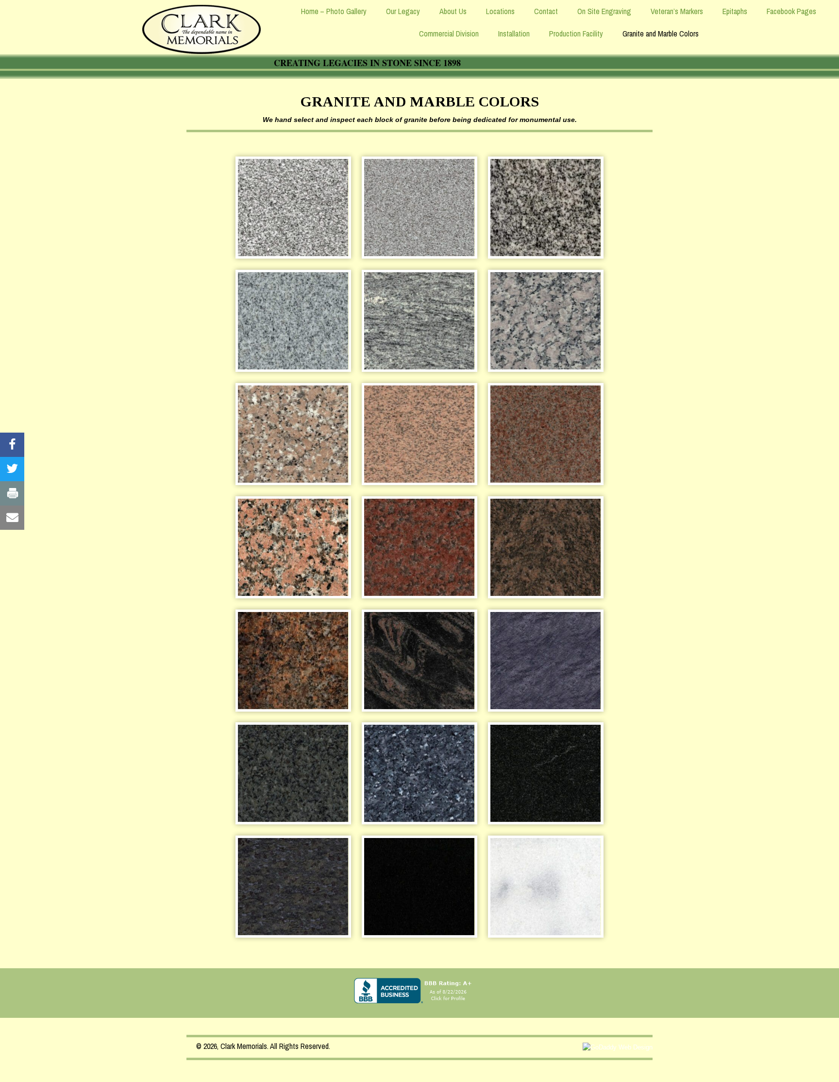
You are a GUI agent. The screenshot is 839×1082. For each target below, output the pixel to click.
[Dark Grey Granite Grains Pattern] (545, 207)
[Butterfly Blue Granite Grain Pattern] (293, 773)
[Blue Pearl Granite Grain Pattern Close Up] (419, 773)
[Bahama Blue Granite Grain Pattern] (545, 660)
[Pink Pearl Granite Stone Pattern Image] (545, 320)
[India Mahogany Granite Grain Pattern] (545, 547)
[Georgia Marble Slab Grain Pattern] (545, 886)
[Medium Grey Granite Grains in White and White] (419, 207)
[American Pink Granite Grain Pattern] (545, 434)
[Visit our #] (12, 445)
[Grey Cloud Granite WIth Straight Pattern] (419, 320)
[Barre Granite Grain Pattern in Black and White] (293, 320)
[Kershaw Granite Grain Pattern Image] (293, 434)
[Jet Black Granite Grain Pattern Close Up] (419, 886)
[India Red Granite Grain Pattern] (419, 547)
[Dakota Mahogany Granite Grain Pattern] (293, 660)
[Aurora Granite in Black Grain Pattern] (419, 660)
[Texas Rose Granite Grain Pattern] (293, 547)
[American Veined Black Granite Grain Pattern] (545, 773)
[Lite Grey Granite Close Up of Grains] (293, 207)
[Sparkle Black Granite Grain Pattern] (293, 886)
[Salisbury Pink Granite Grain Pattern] (419, 434)
